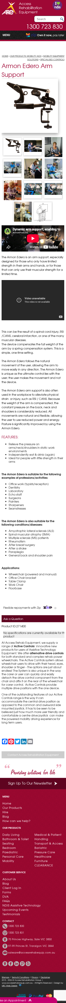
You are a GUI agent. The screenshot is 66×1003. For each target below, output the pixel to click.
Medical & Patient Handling (47, 836)
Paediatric (10, 852)
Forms (6, 892)
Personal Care (13, 856)
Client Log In (11, 888)
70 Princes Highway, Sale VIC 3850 (30, 939)
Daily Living (11, 834)
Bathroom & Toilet (15, 839)
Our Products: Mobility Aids (25, 56)
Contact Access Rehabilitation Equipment (33, 755)
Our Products (12, 808)
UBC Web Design (9, 985)
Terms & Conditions (20, 977)
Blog (5, 816)
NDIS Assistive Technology (21, 905)
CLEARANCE (43, 865)
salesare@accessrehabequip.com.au (31, 952)
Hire (5, 812)
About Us (9, 879)
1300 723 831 (16, 932)
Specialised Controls (52, 59)
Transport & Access (48, 843)
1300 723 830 (44, 26)
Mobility (8, 861)
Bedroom (9, 848)
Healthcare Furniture (42, 858)
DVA (5, 896)
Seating (8, 843)
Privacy (35, 977)
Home (5, 56)
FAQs (6, 901)
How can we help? (16, 821)
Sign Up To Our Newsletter (30, 783)
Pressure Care (44, 852)
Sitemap (6, 977)
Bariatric (40, 848)
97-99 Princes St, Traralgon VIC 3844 (31, 946)
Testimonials (11, 914)
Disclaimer (45, 977)
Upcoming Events (15, 909)
